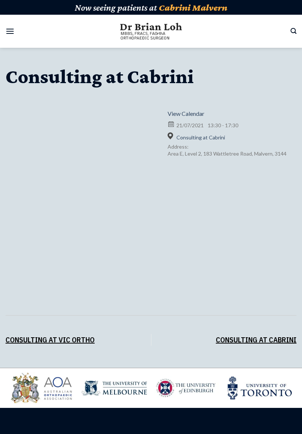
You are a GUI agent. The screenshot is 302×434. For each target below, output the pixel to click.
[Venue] (171, 135)
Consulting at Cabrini (200, 137)
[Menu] (10, 31)
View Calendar (186, 113)
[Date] (171, 123)
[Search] (293, 31)
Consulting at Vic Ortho (50, 340)
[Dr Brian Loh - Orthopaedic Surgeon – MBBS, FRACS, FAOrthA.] (151, 31)
